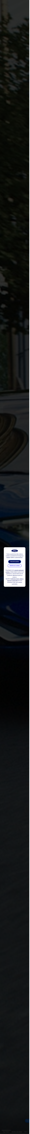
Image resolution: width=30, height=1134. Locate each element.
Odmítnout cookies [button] (15, 565)
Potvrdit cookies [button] (14, 561)
